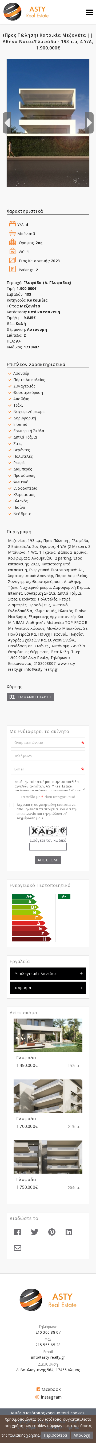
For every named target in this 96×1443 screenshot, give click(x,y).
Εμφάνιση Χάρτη (34, 696)
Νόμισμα (23, 987)
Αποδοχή (82, 1435)
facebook (51, 1389)
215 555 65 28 (48, 1344)
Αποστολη (48, 859)
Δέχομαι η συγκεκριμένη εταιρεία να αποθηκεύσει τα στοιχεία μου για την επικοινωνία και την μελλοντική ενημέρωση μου (47, 811)
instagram (51, 1397)
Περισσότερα (55, 1435)
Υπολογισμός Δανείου (35, 973)
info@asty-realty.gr (48, 1357)
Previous (7, 123)
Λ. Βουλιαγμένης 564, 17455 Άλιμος (48, 1369)
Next (89, 123)
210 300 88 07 (48, 1332)
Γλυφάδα (26, 1058)
